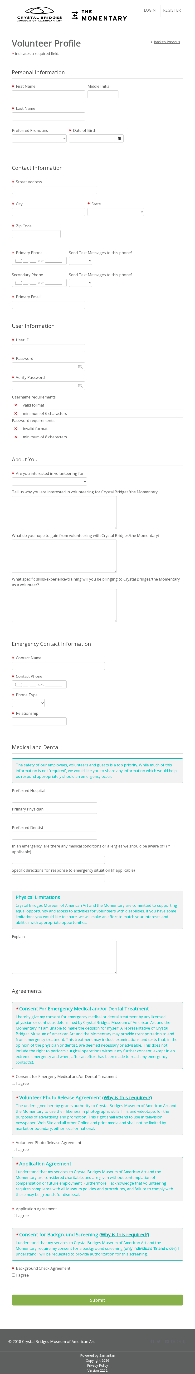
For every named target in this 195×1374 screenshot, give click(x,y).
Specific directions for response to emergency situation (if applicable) (73, 870)
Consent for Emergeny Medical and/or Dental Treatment (64, 1076)
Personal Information (38, 72)
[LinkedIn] (167, 1341)
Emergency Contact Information (51, 643)
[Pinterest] (173, 1341)
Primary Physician (28, 809)
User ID (21, 340)
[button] (80, 367)
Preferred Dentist (27, 827)
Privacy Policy (97, 1365)
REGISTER (172, 10)
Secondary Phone (27, 274)
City (21, 204)
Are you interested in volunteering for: (48, 473)
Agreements (27, 990)
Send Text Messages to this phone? (100, 252)
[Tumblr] (184, 1341)
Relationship (25, 713)
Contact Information (37, 167)
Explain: (18, 936)
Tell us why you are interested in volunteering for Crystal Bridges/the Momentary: (85, 492)
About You (25, 459)
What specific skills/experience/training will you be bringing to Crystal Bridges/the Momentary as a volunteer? (96, 582)
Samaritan (107, 1355)
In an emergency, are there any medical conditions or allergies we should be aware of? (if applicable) (91, 848)
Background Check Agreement (41, 1268)
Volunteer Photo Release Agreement (46, 1142)
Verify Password (28, 377)
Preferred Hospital (28, 790)
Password (22, 358)
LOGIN (150, 10)
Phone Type (25, 695)
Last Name (23, 108)
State (97, 204)
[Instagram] (178, 1341)
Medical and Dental (36, 747)
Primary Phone (27, 253)
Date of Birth (82, 130)
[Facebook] (152, 1341)
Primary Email (26, 297)
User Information (33, 325)
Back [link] (167, 42)
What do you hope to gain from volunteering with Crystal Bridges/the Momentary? (86, 535)
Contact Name (26, 658)
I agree (22, 1083)
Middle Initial (99, 86)
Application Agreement (34, 1209)
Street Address (27, 182)
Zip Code (22, 226)
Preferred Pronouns (30, 130)
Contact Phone (27, 676)
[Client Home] (72, 14)
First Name (23, 86)
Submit (97, 1300)
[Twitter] (159, 1341)
